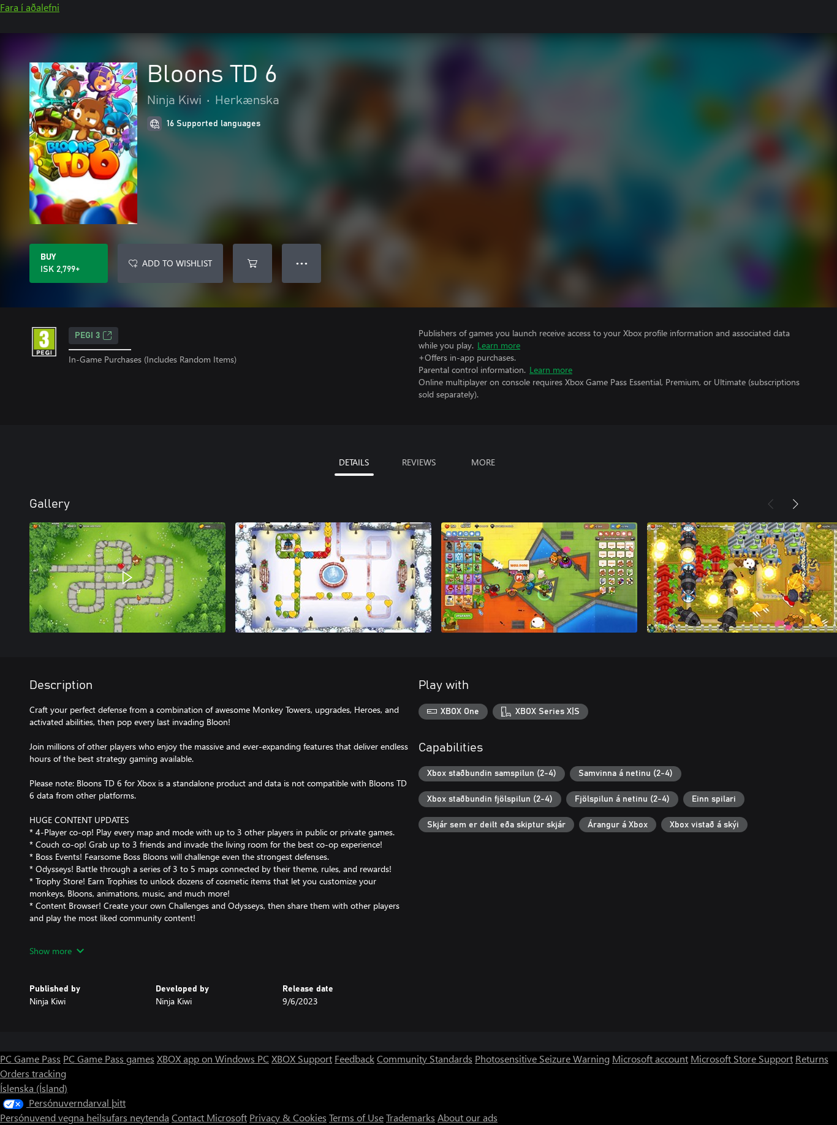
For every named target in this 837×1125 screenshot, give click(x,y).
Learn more (498, 345)
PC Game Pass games (108, 1058)
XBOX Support (301, 1058)
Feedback (354, 1058)
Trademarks (410, 1117)
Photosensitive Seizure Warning (542, 1058)
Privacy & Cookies (288, 1117)
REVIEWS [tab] (419, 462)
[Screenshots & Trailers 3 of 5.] (539, 577)
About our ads (467, 1117)
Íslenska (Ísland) (33, 1088)
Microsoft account (650, 1058)
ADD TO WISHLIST (177, 263)
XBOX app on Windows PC (213, 1058)
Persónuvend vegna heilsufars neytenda (84, 1117)
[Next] (795, 504)
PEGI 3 (87, 335)
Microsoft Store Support (742, 1058)
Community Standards (424, 1058)
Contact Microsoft (209, 1117)
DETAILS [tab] (354, 462)
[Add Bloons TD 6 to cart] (252, 263)
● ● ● (302, 263)
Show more (50, 951)
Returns (811, 1058)
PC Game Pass (30, 1058)
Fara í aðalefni (29, 7)
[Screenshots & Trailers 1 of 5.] (127, 577)
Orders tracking (33, 1073)
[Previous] (771, 504)
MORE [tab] (483, 462)
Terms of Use (356, 1117)
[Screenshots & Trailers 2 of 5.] (333, 577)
